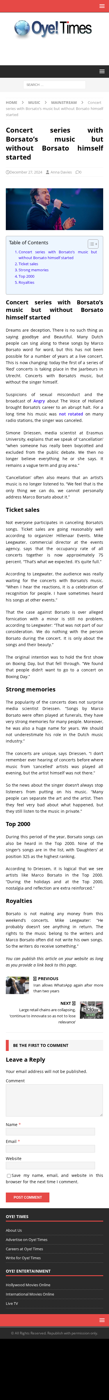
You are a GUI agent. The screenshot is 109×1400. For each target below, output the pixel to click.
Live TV (12, 1303)
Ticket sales (28, 263)
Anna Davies (61, 172)
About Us (14, 1230)
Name (12, 1124)
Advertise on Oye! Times (26, 1239)
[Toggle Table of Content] (90, 244)
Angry (39, 401)
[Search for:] (54, 84)
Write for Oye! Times (23, 1257)
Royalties (26, 282)
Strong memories (34, 270)
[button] (101, 5)
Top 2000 (26, 276)
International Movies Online (30, 1294)
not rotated (71, 414)
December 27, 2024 (26, 172)
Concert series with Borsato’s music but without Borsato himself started (58, 255)
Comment (15, 1080)
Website (14, 1158)
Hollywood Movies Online (28, 1284)
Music (34, 102)
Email (12, 1141)
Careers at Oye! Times (24, 1248)
